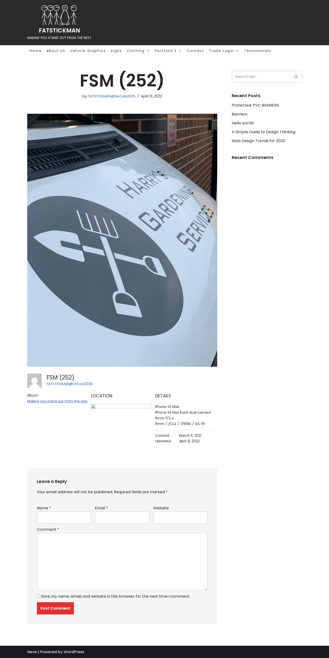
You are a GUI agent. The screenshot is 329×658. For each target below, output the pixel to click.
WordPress (74, 652)
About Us (55, 50)
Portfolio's (166, 50)
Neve (32, 652)
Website (161, 508)
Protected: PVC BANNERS (255, 105)
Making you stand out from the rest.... (58, 401)
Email (101, 508)
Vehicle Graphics (88, 50)
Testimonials (257, 50)
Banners (239, 114)
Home (36, 50)
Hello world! (243, 123)
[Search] (296, 76)
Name (44, 508)
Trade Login (221, 50)
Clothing (136, 50)
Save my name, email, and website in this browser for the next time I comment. (115, 596)
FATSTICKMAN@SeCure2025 (111, 96)
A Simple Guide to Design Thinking (263, 132)
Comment (48, 529)
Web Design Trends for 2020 (258, 141)
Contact (195, 50)
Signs (116, 50)
